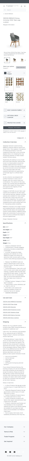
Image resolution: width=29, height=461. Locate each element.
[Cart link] (25, 6)
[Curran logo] (12, 6)
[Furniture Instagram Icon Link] (10, 452)
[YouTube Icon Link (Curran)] (23, 452)
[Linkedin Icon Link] (19, 452)
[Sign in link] (21, 6)
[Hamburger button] (4, 6)
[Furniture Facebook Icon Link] (6, 452)
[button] (14, 427)
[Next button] (25, 60)
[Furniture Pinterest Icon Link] (14, 452)
